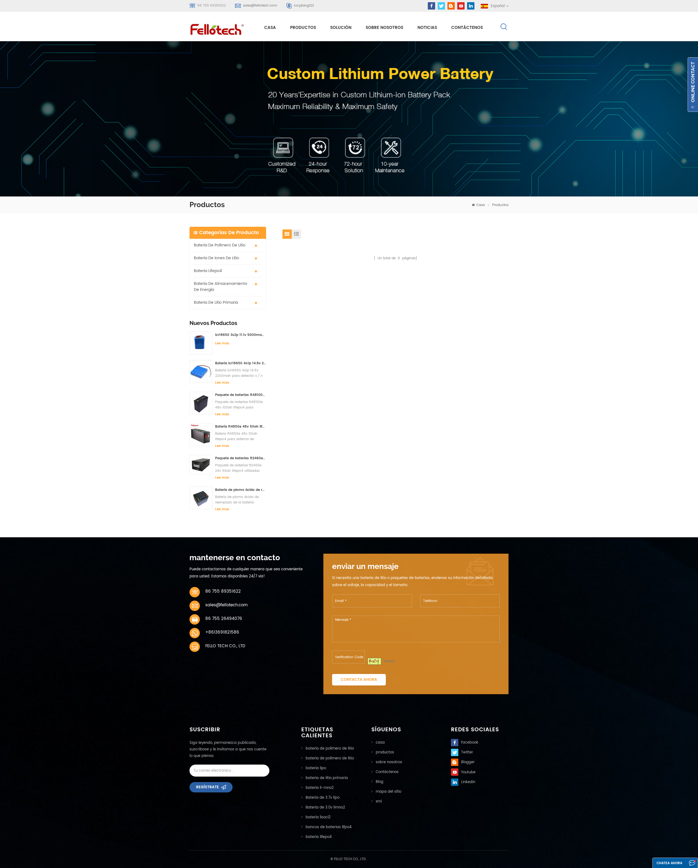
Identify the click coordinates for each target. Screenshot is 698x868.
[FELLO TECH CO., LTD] (221, 28)
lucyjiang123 (304, 5)
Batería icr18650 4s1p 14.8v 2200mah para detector (240, 363)
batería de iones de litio (216, 258)
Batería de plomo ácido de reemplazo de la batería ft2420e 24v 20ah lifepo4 (240, 490)
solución (340, 27)
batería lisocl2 (318, 817)
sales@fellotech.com (260, 5)
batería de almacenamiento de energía (220, 287)
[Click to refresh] (374, 661)
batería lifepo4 (208, 271)
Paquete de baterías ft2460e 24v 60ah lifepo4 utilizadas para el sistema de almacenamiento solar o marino (240, 458)
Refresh (389, 661)
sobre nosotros (384, 27)
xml (379, 801)
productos (385, 752)
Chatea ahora (669, 863)
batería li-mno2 (320, 788)
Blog (379, 782)
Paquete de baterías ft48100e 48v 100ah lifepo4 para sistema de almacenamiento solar (240, 395)
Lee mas (222, 343)
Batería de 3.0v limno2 (325, 807)
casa (270, 27)
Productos (303, 27)
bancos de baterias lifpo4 (328, 827)
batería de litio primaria (216, 302)
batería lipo (316, 768)
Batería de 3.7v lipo (322, 798)
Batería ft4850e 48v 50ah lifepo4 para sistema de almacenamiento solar (240, 426)
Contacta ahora (359, 679)
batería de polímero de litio (219, 245)
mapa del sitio (388, 792)
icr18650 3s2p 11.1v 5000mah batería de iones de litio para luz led (240, 335)
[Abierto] (693, 84)
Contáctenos (467, 27)
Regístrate (207, 787)
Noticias (427, 27)
